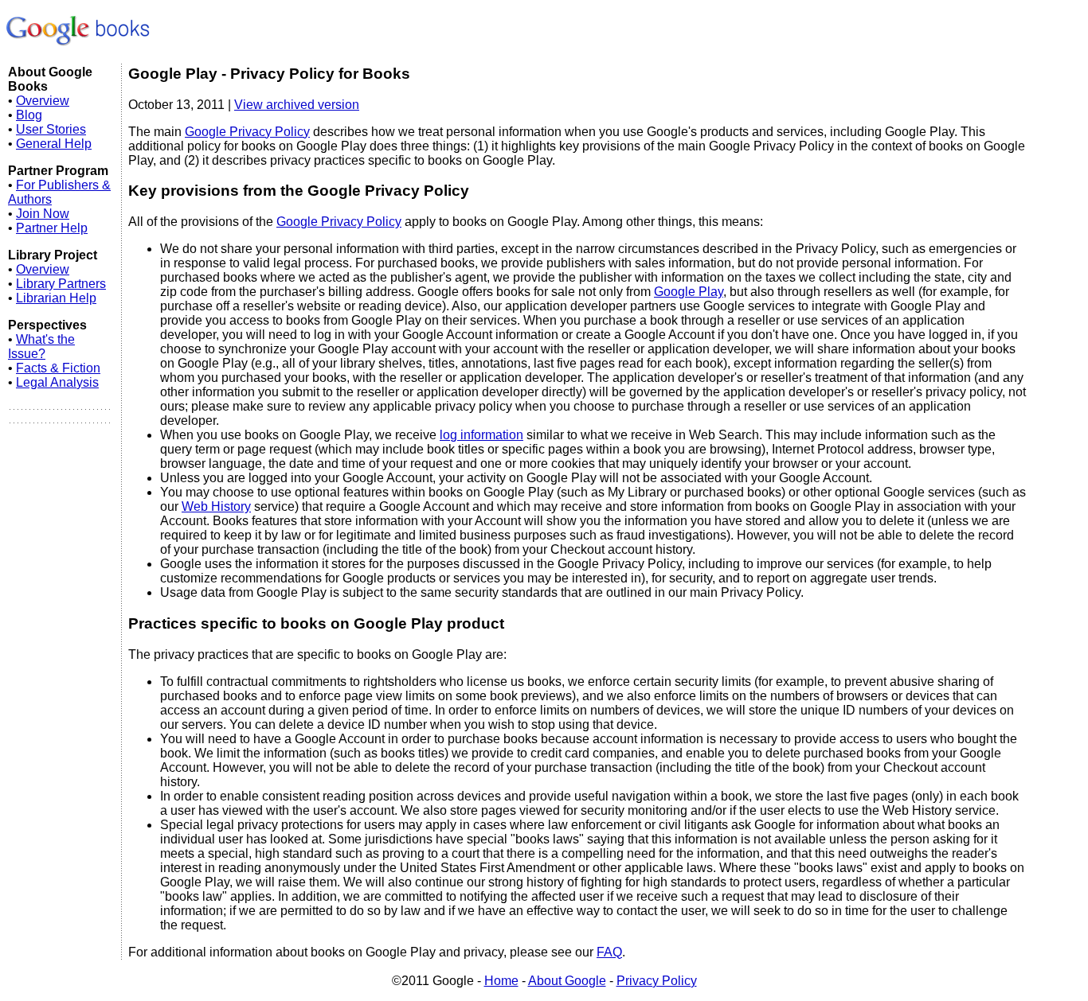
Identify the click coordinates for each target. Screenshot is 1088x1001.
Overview (42, 100)
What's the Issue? (41, 346)
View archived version (296, 104)
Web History (216, 506)
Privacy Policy (656, 980)
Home (501, 980)
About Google (567, 980)
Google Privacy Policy (247, 131)
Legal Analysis (57, 382)
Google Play (688, 291)
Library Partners (61, 283)
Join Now (42, 213)
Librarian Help (56, 298)
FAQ (609, 952)
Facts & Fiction (58, 368)
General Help (54, 143)
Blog (29, 115)
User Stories (51, 129)
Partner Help (52, 228)
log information (481, 435)
